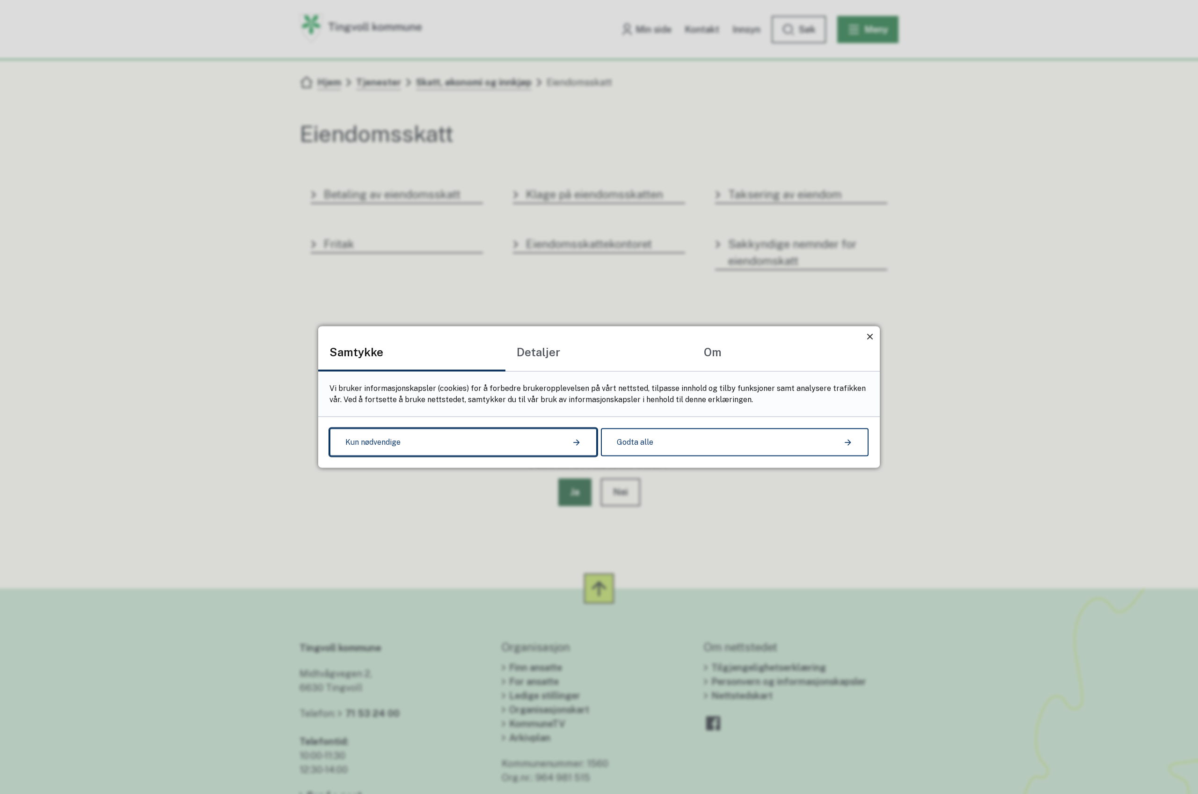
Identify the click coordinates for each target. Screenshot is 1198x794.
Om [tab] (713, 352)
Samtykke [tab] (356, 352)
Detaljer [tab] (538, 352)
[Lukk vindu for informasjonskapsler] (870, 336)
